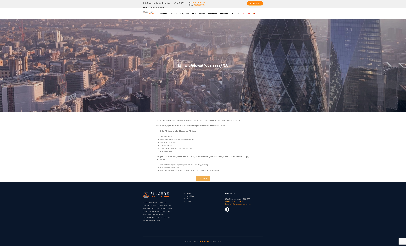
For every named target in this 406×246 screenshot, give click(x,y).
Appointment (191, 196)
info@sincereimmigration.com (240, 204)
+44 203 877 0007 (199, 3)
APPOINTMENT (255, 3)
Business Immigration (168, 14)
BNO (194, 14)
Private (202, 14)
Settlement (212, 14)
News (153, 7)
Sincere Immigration (203, 241)
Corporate (184, 14)
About (145, 7)
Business (235, 14)
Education (224, 14)
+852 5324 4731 (198, 5)
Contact (161, 7)
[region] (203, 65)
